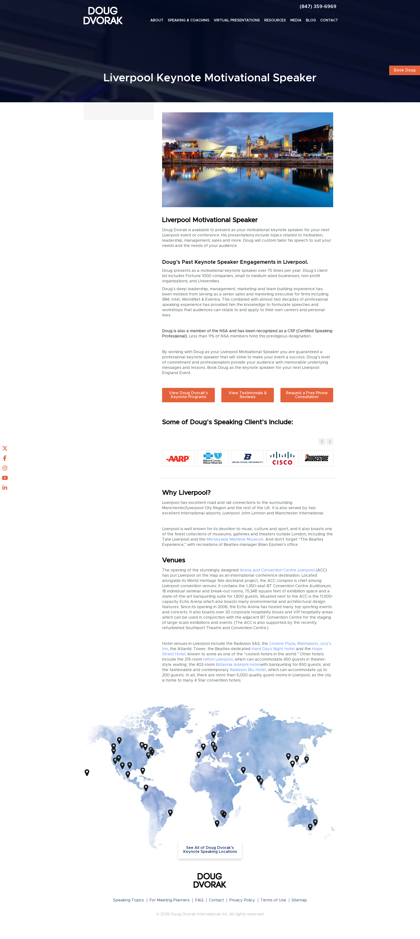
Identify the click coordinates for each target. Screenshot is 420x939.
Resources (275, 20)
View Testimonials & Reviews (248, 395)
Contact (329, 20)
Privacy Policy (242, 900)
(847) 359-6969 (318, 6)
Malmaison (307, 644)
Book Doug (404, 70)
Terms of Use (273, 900)
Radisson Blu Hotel (248, 670)
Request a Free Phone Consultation (307, 395)
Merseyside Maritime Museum (234, 540)
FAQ (199, 900)
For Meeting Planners (169, 900)
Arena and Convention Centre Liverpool (277, 570)
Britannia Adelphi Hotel (238, 665)
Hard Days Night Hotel (273, 649)
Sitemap (299, 900)
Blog (311, 20)
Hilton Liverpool (218, 659)
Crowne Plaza (282, 644)
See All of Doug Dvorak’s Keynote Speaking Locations (210, 850)
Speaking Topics (128, 900)
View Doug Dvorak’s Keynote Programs (188, 395)
